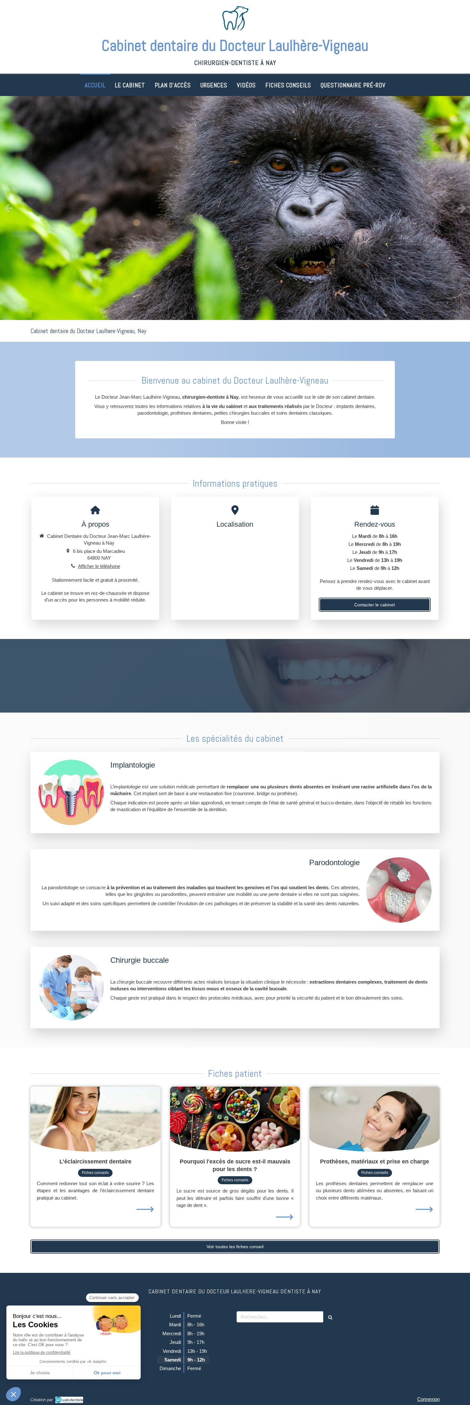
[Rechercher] (330, 1316)
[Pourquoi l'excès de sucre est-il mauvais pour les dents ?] (235, 1119)
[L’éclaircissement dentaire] (95, 1119)
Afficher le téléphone (99, 566)
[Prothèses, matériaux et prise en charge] (374, 1119)
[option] (235, 208)
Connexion (428, 1399)
